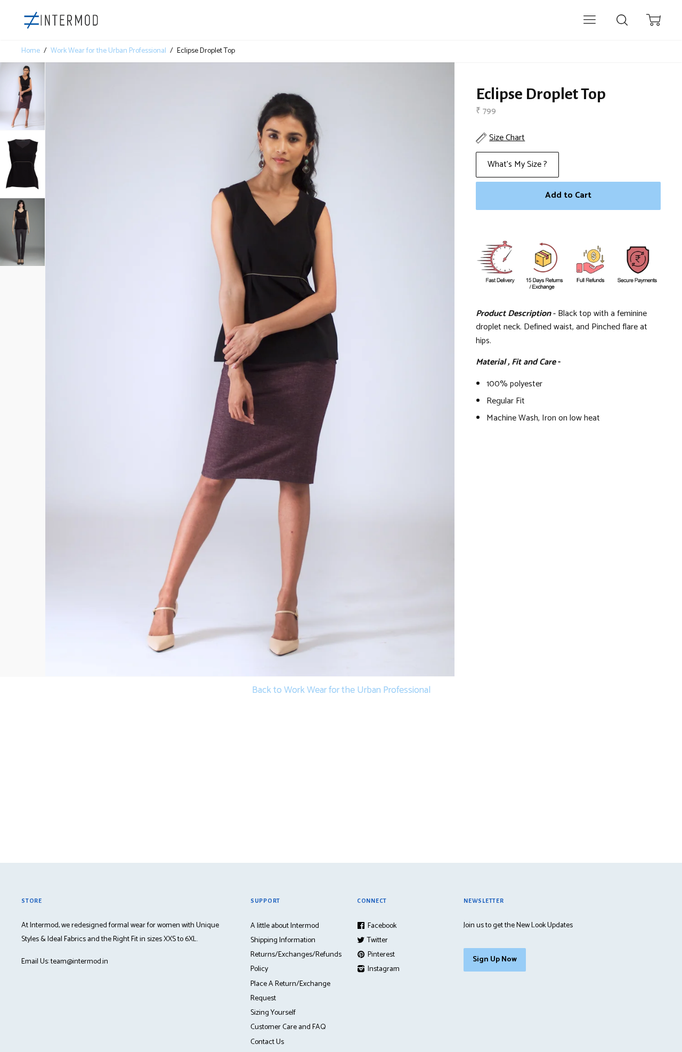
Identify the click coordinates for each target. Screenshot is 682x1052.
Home (30, 51)
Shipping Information (282, 940)
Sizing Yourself (273, 1013)
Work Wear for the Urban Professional (108, 51)
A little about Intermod (284, 926)
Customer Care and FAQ (288, 1027)
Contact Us (267, 1042)
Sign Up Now (495, 959)
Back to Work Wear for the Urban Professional (341, 690)
